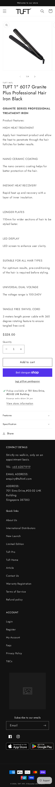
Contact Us (12, 576)
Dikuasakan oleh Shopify (35, 784)
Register (11, 629)
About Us (11, 520)
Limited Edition (15, 544)
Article (10, 568)
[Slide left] (20, 76)
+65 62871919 (21, 467)
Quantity (7, 342)
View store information (19, 403)
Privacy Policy (14, 653)
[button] (5, 11)
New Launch (13, 536)
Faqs (8, 645)
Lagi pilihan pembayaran (27, 381)
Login (9, 621)
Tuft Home (12, 560)
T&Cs (9, 661)
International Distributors (20, 528)
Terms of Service (16, 591)
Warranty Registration (18, 583)
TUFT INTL (22, 784)
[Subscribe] (45, 725)
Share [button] (10, 433)
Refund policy (14, 599)
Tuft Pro (10, 552)
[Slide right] (34, 76)
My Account (13, 637)
